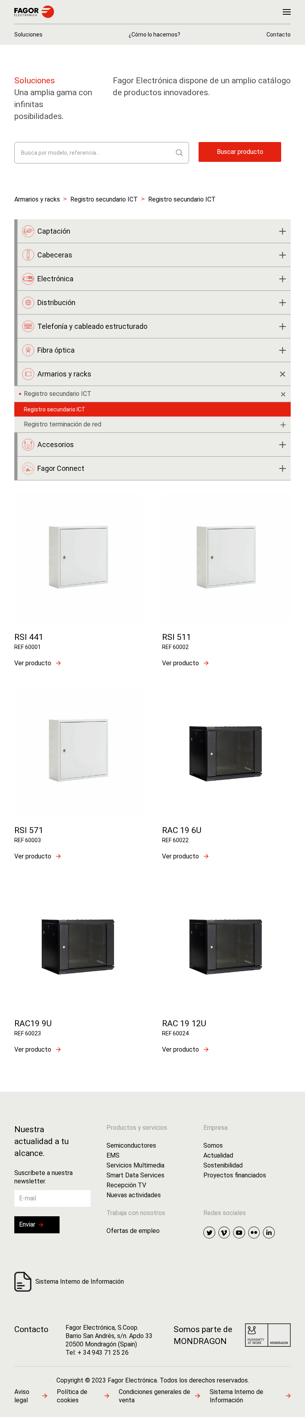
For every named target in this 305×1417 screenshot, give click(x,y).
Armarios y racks (37, 199)
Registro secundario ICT (104, 199)
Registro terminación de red (62, 424)
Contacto (31, 1329)
